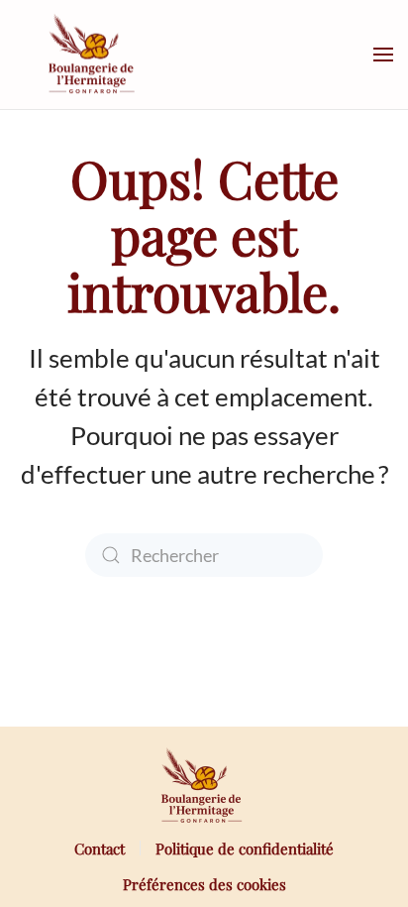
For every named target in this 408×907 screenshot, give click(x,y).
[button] (383, 54)
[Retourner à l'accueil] (94, 54)
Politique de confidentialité (244, 848)
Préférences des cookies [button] (204, 884)
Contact (99, 848)
